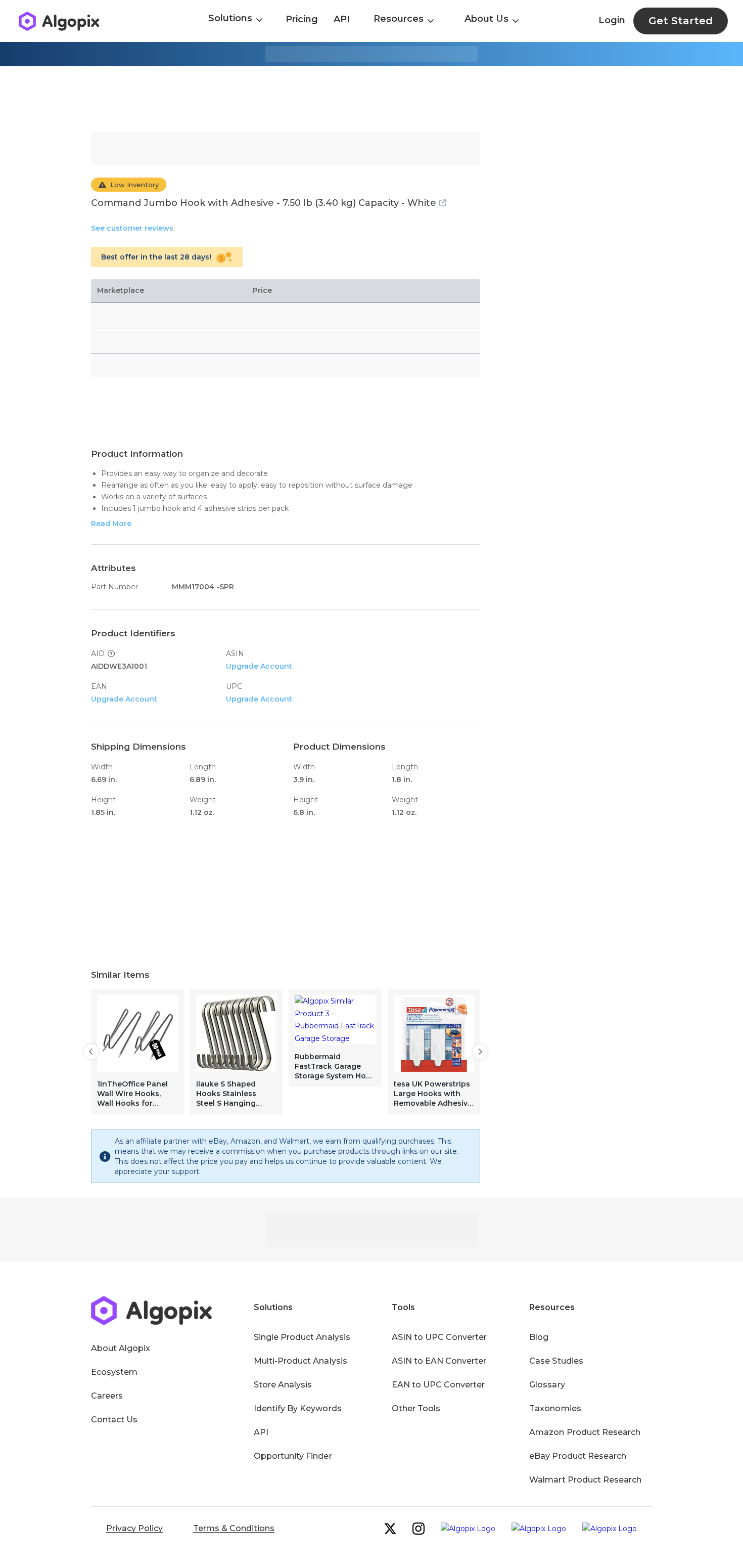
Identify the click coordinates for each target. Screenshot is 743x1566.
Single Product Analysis (302, 1337)
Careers (107, 1396)
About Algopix (120, 1348)
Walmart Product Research (585, 1480)
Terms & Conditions (233, 1528)
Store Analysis (283, 1384)
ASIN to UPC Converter (439, 1337)
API (342, 19)
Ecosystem (114, 1372)
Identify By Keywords (298, 1408)
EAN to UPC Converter (438, 1384)
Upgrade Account (259, 666)
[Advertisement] (371, 99)
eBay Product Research (577, 1456)
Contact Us (114, 1419)
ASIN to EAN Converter (439, 1361)
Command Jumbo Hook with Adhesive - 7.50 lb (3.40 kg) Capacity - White (263, 202)
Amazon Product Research (584, 1432)
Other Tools (416, 1408)
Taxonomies (555, 1408)
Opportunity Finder (293, 1456)
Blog (538, 1337)
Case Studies (556, 1361)
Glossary (547, 1384)
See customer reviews (132, 228)
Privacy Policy (134, 1528)
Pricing (302, 19)
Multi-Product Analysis (300, 1361)
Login (611, 20)
